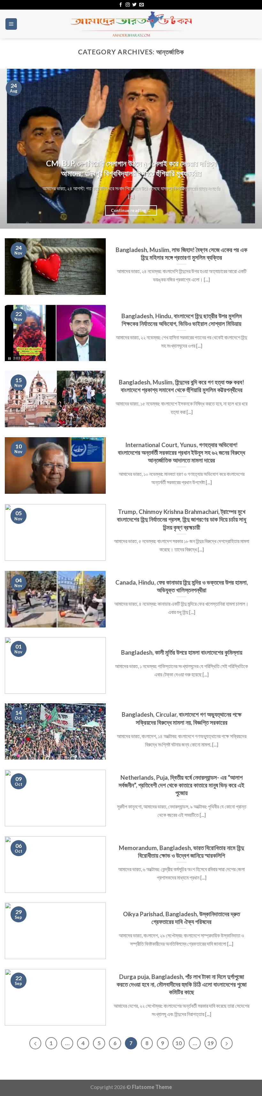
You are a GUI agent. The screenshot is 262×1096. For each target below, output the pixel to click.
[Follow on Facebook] (121, 5)
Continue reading (131, 210)
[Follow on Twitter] (134, 5)
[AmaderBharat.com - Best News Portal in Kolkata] (131, 24)
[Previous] (13, 149)
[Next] (248, 149)
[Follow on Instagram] (128, 5)
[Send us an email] (141, 5)
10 (178, 1043)
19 (210, 1043)
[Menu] (11, 24)
